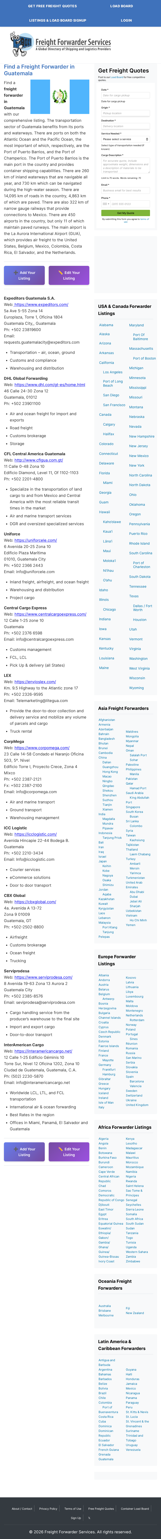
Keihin (105, 866)
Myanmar (132, 741)
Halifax (108, 434)
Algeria (103, 1139)
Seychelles (133, 1205)
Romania (132, 1048)
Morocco (132, 1162)
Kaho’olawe (112, 522)
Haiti (129, 1374)
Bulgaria (104, 1013)
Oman (130, 750)
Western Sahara (137, 1252)
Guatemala (106, 1459)
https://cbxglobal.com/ (35, 901)
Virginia (135, 649)
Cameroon (106, 1167)
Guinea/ (104, 1252)
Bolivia (103, 1388)
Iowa (103, 629)
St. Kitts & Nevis (137, 1412)
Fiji (128, 1308)
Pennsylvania (139, 524)
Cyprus (104, 1027)
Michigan (136, 368)
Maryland (136, 325)
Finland (104, 1051)
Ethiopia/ (105, 1233)
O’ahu (107, 580)
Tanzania (132, 1233)
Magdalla (107, 819)
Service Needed (111, 133)
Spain (130, 1076)
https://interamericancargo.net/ (43, 1051)
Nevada (135, 427)
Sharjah (133, 906)
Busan (132, 816)
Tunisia (131, 1242)
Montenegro (134, 1010)
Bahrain (104, 734)
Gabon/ (104, 1238)
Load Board (121, 6)
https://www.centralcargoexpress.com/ (50, 614)
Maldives (132, 731)
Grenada (104, 1454)
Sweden (131, 1091)
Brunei (103, 748)
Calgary (109, 424)
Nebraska (137, 417)
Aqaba (105, 894)
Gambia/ (104, 1242)
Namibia (131, 1172)
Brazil (102, 1393)
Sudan (130, 1228)
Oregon (135, 514)
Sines (132, 1039)
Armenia (104, 724)
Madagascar (134, 1148)
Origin (105, 107)
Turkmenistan (135, 878)
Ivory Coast (106, 1261)
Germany (105, 1065)
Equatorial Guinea (111, 1223)
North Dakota (139, 485)
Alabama (106, 325)
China (103, 757)
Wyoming (136, 688)
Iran (101, 847)
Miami (108, 483)
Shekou (106, 790)
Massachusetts (141, 349)
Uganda (131, 1247)
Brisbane (105, 1310)
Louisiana (106, 658)
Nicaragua (133, 1393)
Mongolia (132, 736)
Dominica (105, 1426)
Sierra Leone (135, 1209)
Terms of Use (72, 1508)
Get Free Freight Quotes (52, 6)
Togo (129, 1238)
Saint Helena (135, 1186)
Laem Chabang (138, 854)
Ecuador (104, 1440)
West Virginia (139, 668)
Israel (102, 856)
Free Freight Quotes (101, 1508)
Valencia (133, 1086)
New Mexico (139, 456)
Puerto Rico (138, 534)
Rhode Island (139, 543)
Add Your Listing (26, 275)
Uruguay (132, 1445)
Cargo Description (112, 155)
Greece (104, 1084)
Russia (130, 1053)
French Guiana (109, 1450)
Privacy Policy (48, 1508)
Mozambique (135, 1167)
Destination (108, 120)
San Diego (111, 395)
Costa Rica (106, 1417)
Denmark (105, 1036)
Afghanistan (107, 720)
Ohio (132, 495)
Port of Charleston (141, 565)
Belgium (104, 994)
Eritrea (103, 1219)
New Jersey (138, 446)
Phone (105, 197)
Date (104, 89)
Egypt (102, 1214)
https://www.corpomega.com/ (42, 747)
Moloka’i (109, 561)
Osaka (105, 880)
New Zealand (135, 1313)
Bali (101, 842)
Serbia (130, 1062)
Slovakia (131, 1067)
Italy (101, 1107)
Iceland (104, 1093)
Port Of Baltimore (140, 337)
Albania (104, 975)
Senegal (131, 1200)
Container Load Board (135, 1508)
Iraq (101, 852)
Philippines (133, 769)
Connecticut (108, 454)
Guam (104, 502)
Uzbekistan (133, 911)
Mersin (132, 868)
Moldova (132, 1006)
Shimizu (106, 885)
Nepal (130, 746)
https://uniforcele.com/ (36, 540)
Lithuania (132, 987)
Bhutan (103, 743)
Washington (138, 659)
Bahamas (105, 1374)
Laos (102, 913)
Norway (131, 1025)
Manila (132, 774)
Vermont (136, 639)
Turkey (130, 859)
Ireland (103, 1098)
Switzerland (134, 1095)
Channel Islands (110, 1018)
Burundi (104, 1162)
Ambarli (133, 863)
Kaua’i (108, 531)
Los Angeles (113, 372)
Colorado (106, 444)
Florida (104, 473)
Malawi (130, 1153)
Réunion (131, 1043)
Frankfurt (107, 1069)
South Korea (134, 812)
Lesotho (131, 1143)
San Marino (134, 1058)
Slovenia (132, 1072)
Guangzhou (108, 767)
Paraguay (132, 1402)
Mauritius (132, 1157)
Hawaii (104, 512)
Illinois (104, 600)
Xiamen (106, 809)
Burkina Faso (108, 1157)
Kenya (130, 1139)
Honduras (132, 1379)
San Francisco (114, 405)
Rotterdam (135, 1020)
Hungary (104, 1088)
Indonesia (105, 833)
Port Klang (108, 927)
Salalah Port (136, 755)
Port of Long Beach (113, 383)
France (103, 1055)
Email (105, 184)
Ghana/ (103, 1247)
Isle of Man (106, 1102)
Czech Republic (109, 1032)
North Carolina (140, 475)
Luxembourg (134, 996)
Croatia (104, 1022)
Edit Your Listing (71, 275)
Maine (104, 668)
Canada (105, 415)
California (106, 363)
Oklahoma (137, 505)
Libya (129, 992)
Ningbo (106, 781)
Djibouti (104, 1205)
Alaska (104, 334)
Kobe (104, 871)
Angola (103, 1143)
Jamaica (131, 1384)
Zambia (131, 1256)
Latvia (130, 982)
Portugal (132, 1034)
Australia (105, 1306)
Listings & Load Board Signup (57, 20)
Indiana (105, 619)
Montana (136, 407)
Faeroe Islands (109, 1046)
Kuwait (103, 904)
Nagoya (106, 875)
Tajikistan (132, 845)
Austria (103, 985)
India (102, 814)
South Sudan (135, 1223)
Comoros (105, 1190)
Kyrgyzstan (106, 908)
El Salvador (106, 1445)
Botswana (105, 1153)
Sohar (132, 760)
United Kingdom (137, 1105)
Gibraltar (105, 1079)
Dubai (132, 896)
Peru (129, 1407)
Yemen (130, 925)
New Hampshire (142, 436)
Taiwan (131, 835)
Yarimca (133, 873)
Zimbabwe (133, 1261)
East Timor (106, 1209)
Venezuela (133, 1450)
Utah (133, 629)
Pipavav (106, 828)
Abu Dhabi (135, 892)
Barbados (105, 1379)
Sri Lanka (132, 821)
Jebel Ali (134, 901)
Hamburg (107, 1074)
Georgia (105, 493)
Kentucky (106, 648)
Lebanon (105, 918)
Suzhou (106, 800)
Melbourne (106, 1315)
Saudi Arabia (134, 793)
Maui (107, 551)
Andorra (104, 980)
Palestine (132, 764)
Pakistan (132, 779)
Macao (105, 776)
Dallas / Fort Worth (142, 608)
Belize (103, 1384)
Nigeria (131, 1176)
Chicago (109, 609)
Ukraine (131, 1100)
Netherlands (134, 1015)
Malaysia (105, 922)
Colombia (105, 1402)
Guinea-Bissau (109, 1256)
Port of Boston (144, 358)
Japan (103, 861)
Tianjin (105, 805)
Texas (134, 596)
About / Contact (22, 1508)
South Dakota (140, 577)
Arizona (105, 343)
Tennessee (137, 586)
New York (136, 465)
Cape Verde (107, 1172)
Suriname (132, 1431)
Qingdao (106, 786)
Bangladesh (107, 739)
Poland (130, 1029)
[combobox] (106, 203)
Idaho (103, 590)
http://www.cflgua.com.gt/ (39, 460)
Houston (139, 620)
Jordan (103, 889)
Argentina (105, 1369)
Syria (129, 830)
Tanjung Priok (110, 838)
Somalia (131, 1214)
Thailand (132, 849)
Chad (102, 1186)
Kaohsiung (135, 840)
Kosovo (131, 977)
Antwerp (106, 999)
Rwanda (131, 1181)
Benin (103, 1148)
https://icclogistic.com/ (36, 834)
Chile (102, 1398)
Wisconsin (137, 678)
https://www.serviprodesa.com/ (43, 977)
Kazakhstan (106, 899)
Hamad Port (136, 788)
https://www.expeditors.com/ (40, 304)
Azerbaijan (106, 729)
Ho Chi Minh (136, 920)
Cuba (102, 1421)
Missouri (135, 397)
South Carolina (140, 553)
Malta (129, 1001)
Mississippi (137, 388)
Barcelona (135, 1081)
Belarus (104, 989)
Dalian (105, 762)
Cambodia (106, 753)
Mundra (106, 823)
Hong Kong (108, 772)
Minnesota (137, 378)
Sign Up (76, 1518)
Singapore (133, 807)
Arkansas (106, 353)
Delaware (106, 463)
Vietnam (131, 915)
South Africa (134, 1219)
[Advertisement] (125, 264)
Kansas (105, 639)
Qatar (129, 783)
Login (126, 20)
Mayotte (106, 1060)
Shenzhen (108, 795)
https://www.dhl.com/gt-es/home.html (50, 384)
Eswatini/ (105, 1228)
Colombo (134, 826)
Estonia (104, 1041)
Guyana (131, 1369)
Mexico (131, 1388)
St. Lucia (132, 1417)
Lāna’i (107, 541)
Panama (131, 1398)
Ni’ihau (108, 571)
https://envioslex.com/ (35, 681)
